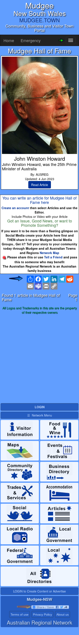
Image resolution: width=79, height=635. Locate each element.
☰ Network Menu (39, 415)
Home (9, 40)
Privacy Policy (42, 614)
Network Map (49, 253)
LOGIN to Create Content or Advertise (39, 591)
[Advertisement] (39, 359)
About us (62, 614)
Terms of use (20, 614)
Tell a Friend (53, 257)
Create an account (15, 208)
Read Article (39, 185)
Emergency (31, 40)
